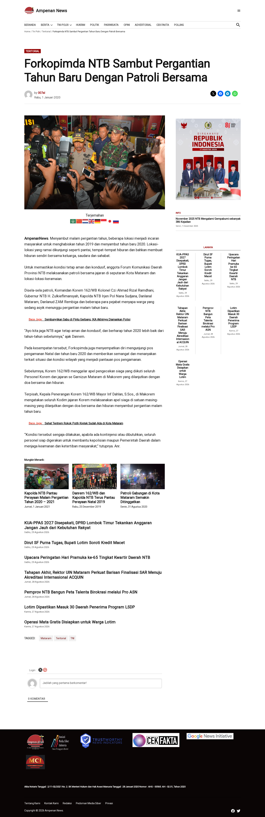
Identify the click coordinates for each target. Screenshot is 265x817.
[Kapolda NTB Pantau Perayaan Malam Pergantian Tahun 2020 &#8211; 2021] (46, 476)
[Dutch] (85, 221)
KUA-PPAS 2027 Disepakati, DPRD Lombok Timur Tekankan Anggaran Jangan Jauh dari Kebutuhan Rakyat (88, 525)
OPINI (127, 24)
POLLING (179, 24)
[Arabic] (73, 221)
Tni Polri (36, 31)
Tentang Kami (32, 803)
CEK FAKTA (162, 24)
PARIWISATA (111, 24)
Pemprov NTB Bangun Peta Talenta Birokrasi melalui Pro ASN (80, 592)
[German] (98, 221)
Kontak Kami (51, 803)
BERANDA (30, 24)
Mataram (46, 638)
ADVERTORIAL (143, 24)
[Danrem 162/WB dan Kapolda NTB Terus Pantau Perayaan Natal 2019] (94, 476)
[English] (92, 221)
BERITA (45, 24)
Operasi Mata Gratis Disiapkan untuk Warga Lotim (70, 622)
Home (27, 31)
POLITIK (94, 24)
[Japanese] (110, 221)
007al (41, 92)
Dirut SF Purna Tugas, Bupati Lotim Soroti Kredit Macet (74, 542)
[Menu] (239, 10)
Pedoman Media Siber (88, 803)
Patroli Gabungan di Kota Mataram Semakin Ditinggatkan (140, 497)
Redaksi (67, 803)
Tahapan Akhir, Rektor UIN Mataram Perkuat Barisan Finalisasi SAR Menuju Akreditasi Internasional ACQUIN (93, 575)
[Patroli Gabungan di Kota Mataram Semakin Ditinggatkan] (142, 476)
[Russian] (116, 221)
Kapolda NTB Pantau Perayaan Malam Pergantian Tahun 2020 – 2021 (46, 497)
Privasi (109, 803)
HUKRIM (80, 24)
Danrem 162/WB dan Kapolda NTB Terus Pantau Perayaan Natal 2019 (93, 497)
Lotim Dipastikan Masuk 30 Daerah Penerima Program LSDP (79, 607)
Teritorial (46, 31)
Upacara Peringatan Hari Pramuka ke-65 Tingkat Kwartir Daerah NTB (87, 557)
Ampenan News (51, 10)
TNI (72, 638)
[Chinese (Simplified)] (79, 221)
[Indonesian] (104, 221)
